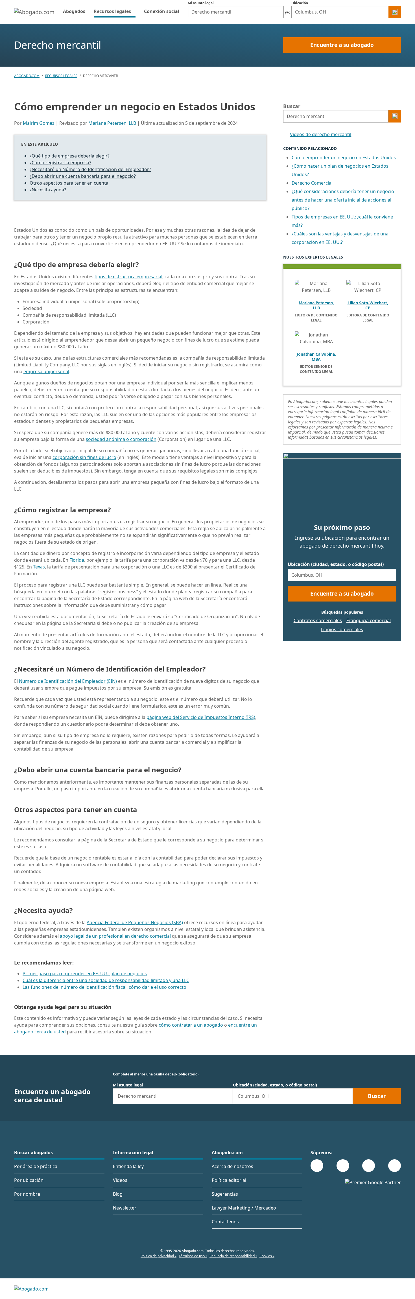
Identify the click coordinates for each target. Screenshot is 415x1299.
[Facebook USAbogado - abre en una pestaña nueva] (317, 1165)
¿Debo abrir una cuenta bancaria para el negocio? (83, 176)
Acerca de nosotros (232, 1166)
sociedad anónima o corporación (121, 439)
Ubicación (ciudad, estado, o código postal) (336, 564)
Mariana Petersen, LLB (112, 123)
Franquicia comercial (368, 620)
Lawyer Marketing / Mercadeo (244, 1208)
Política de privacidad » (158, 1256)
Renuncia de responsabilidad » (233, 1256)
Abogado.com (27, 75)
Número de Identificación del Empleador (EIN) (68, 681)
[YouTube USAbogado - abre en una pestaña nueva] (394, 1165)
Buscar (291, 106)
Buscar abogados (33, 1152)
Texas (39, 567)
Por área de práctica (35, 1166)
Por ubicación (28, 1180)
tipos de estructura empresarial (128, 277)
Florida (76, 560)
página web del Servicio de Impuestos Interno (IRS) (201, 717)
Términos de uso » (193, 1256)
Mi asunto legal (201, 3)
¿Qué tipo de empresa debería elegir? (70, 156)
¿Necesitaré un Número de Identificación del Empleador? (90, 169)
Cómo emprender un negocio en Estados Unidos (344, 157)
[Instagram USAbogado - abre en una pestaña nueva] (343, 1165)
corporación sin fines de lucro (84, 457)
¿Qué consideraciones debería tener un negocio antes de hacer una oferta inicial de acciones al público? (343, 199)
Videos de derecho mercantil (320, 134)
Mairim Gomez (38, 123)
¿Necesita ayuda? (48, 190)
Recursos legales (61, 75)
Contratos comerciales (318, 620)
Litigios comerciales (342, 629)
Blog (118, 1194)
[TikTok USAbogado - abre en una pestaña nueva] (368, 1165)
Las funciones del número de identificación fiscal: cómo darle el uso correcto (104, 987)
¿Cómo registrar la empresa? (60, 162)
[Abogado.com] (34, 12)
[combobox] (236, 12)
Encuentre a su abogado (342, 45)
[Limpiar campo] (278, 11)
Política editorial (229, 1180)
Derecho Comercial (312, 183)
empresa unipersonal (46, 371)
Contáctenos (225, 1222)
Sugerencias (225, 1194)
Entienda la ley (128, 1166)
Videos (120, 1180)
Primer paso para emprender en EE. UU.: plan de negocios (85, 973)
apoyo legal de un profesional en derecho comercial (115, 936)
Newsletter (124, 1208)
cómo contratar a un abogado (191, 1025)
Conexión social (161, 11)
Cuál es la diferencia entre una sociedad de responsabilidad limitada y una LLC (106, 980)
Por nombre (27, 1194)
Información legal (133, 1152)
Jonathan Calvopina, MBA (316, 357)
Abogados (74, 11)
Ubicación (299, 3)
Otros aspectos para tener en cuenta (69, 183)
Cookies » (266, 1256)
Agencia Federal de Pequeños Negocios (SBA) (135, 922)
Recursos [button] (115, 11)
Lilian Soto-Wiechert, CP (368, 305)
